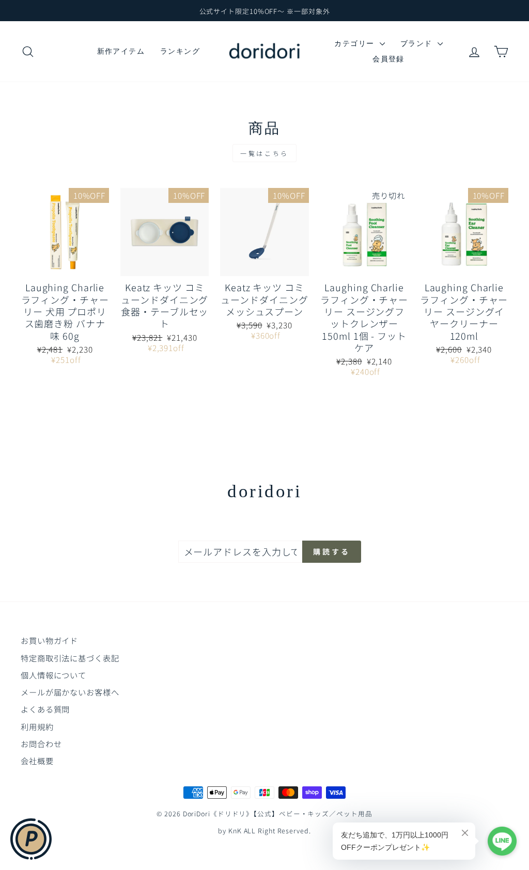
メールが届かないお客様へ (70, 692)
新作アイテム (121, 51)
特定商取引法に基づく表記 (70, 657)
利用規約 (37, 726)
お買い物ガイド (49, 640)
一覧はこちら (264, 153)
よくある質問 (45, 709)
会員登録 (388, 59)
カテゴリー (355, 43)
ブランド (417, 43)
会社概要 (37, 760)
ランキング (180, 51)
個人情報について (53, 675)
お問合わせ (41, 743)
